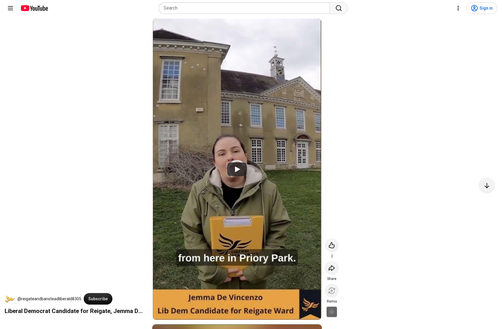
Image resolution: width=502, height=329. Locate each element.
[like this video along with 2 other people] (332, 245)
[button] (10, 299)
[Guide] (10, 8)
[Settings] (458, 8)
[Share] (332, 268)
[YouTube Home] (34, 8)
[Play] (237, 169)
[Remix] (332, 291)
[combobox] (246, 8)
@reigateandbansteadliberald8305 (49, 298)
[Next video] (487, 185)
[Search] (338, 8)
